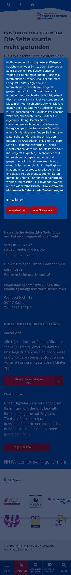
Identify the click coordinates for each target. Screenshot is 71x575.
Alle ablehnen (17, 210)
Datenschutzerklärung (21, 136)
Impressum (25, 182)
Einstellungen (15, 199)
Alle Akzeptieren (43, 210)
